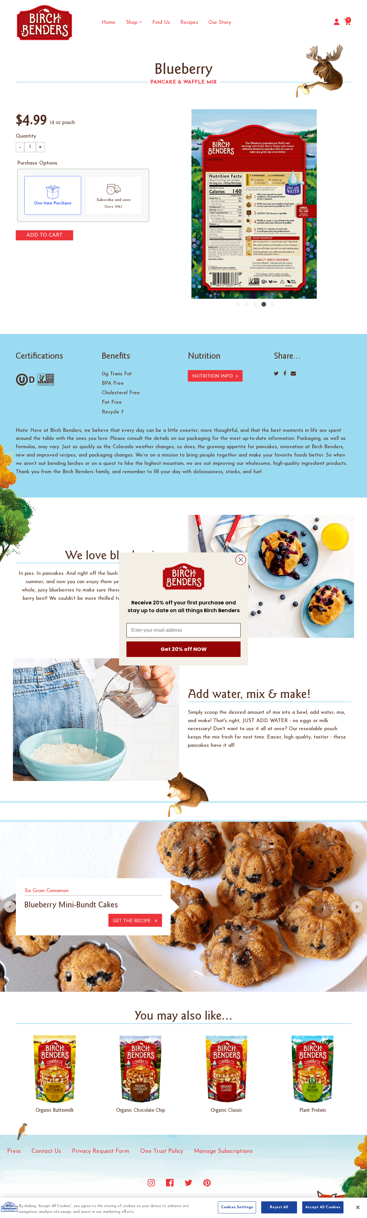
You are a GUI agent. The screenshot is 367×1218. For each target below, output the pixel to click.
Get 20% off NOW (184, 649)
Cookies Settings (237, 1207)
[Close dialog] (241, 560)
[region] (183, 1208)
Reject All (279, 1207)
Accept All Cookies (322, 1207)
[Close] (358, 1207)
